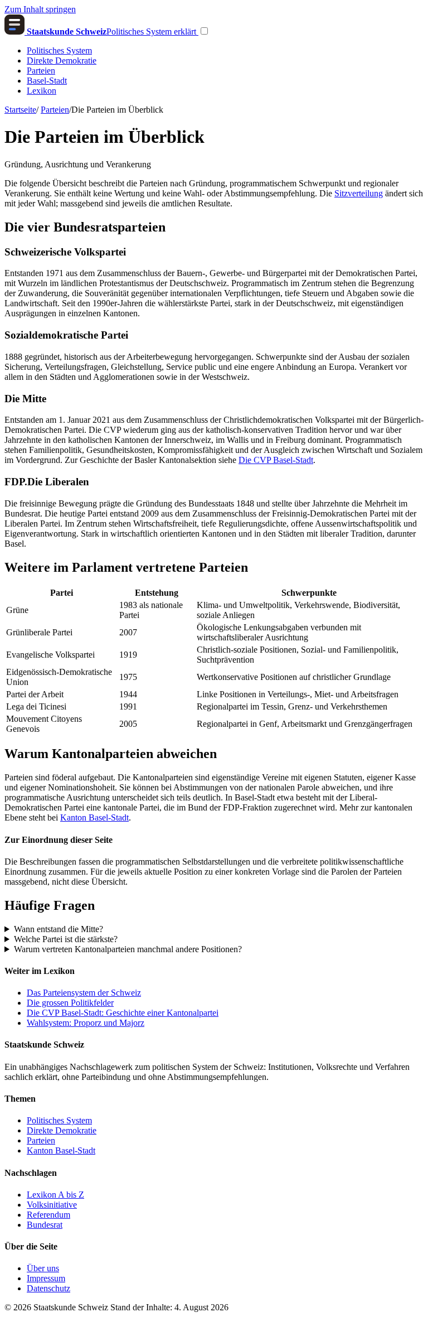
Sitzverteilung (358, 193)
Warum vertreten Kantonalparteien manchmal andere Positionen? (128, 949)
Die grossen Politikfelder (70, 1002)
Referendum (48, 1214)
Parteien (41, 70)
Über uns (43, 1268)
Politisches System (59, 50)
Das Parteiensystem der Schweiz (84, 992)
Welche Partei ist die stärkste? (66, 939)
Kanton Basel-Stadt (94, 817)
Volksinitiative (52, 1204)
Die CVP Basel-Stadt (276, 460)
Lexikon (41, 90)
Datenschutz (48, 1288)
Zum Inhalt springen (40, 9)
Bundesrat (44, 1224)
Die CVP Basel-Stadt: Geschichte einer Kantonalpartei (122, 1012)
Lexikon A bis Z (55, 1194)
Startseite (20, 109)
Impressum (46, 1278)
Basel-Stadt (47, 80)
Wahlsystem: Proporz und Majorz (85, 1022)
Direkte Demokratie (61, 60)
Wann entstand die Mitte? (58, 929)
